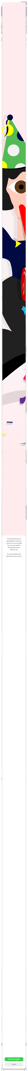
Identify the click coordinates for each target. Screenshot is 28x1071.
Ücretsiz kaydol (14, 1059)
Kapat (14, 1064)
